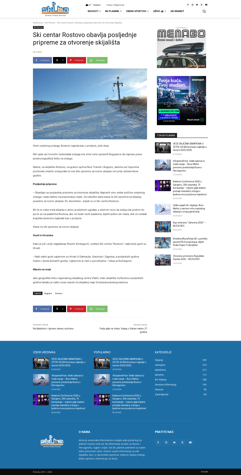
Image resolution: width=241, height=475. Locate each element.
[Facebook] (188, 5)
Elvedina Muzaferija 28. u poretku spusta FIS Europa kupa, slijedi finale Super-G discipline (190, 241)
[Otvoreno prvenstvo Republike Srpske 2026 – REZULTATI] (163, 260)
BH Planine (50, 22)
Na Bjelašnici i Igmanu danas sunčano (53, 328)
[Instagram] (192, 5)
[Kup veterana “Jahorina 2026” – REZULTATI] (163, 226)
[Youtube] (206, 5)
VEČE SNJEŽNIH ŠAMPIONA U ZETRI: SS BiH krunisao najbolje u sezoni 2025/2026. (190, 146)
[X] (201, 5)
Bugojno (48, 293)
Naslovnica (38, 22)
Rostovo (58, 293)
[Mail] (197, 5)
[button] (204, 11)
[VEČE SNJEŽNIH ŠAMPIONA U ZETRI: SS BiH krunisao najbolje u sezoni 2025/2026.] (163, 147)
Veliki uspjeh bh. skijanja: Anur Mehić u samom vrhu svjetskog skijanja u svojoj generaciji (189, 208)
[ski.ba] (55, 8)
